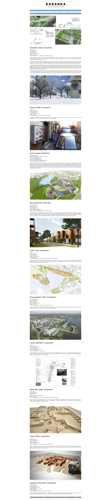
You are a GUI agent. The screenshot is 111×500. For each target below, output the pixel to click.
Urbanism (50, 10)
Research (70, 10)
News (36, 10)
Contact (34, 497)
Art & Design (63, 10)
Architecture (43, 10)
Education (77, 10)
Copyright (55, 497)
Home (32, 10)
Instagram (44, 497)
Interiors (56, 10)
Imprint (65, 497)
